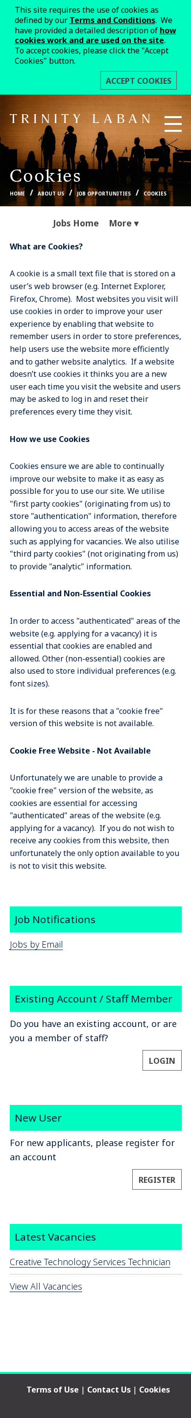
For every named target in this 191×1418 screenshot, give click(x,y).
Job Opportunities (104, 193)
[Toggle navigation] (173, 124)
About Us (51, 193)
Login (162, 1060)
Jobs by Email (36, 944)
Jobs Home (76, 223)
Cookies (155, 193)
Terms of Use (52, 1389)
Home (17, 193)
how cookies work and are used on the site (95, 35)
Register (157, 1179)
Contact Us (109, 1389)
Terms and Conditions (112, 20)
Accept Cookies (138, 80)
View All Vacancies (46, 1286)
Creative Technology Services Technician (90, 1262)
